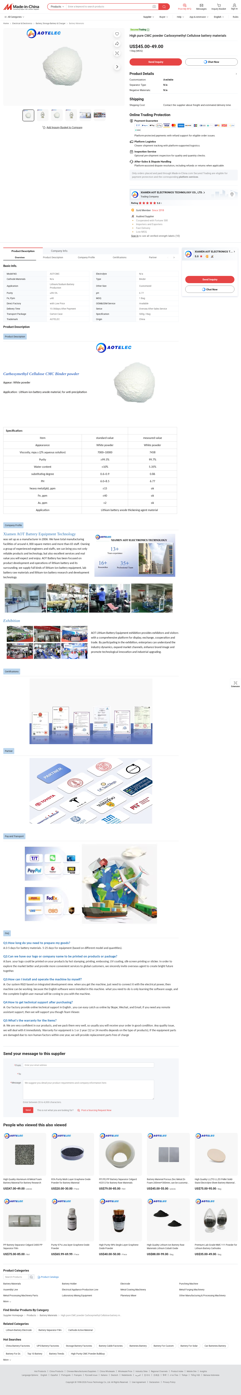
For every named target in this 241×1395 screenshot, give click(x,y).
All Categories (15, 16)
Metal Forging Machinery (191, 1289)
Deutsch (114, 1375)
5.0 (197, 256)
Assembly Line (10, 1289)
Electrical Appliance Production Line (80, 1289)
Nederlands (127, 1375)
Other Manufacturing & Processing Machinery (202, 1295)
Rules (235, 16)
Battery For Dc (13, 1353)
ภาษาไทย (174, 1375)
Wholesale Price (125, 1371)
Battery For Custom (164, 1345)
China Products (56, 1371)
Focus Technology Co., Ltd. (99, 1382)
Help (179, 16)
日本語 (156, 1375)
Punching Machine (188, 1283)
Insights (203, 1371)
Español (54, 1375)
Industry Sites (142, 1371)
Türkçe (184, 1375)
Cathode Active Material (80, 1330)
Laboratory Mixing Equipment (77, 1295)
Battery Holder (69, 1283)
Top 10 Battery (34, 1353)
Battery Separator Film (50, 1330)
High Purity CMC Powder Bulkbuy (88, 1353)
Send (28, 1110)
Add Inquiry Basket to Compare (64, 127)
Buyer (162, 16)
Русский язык (91, 1375)
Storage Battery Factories (79, 1345)
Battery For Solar (189, 1345)
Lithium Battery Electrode (19, 1330)
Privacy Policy (169, 1382)
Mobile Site (191, 1371)
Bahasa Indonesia (211, 1375)
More (6, 1301)
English (44, 1375)
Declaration (154, 1382)
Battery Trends (56, 1353)
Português (65, 1375)
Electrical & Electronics (22, 23)
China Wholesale (107, 1371)
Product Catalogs (49, 1276)
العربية (138, 1375)
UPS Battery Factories (48, 1345)
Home (6, 23)
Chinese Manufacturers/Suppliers (81, 1371)
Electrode (125, 1283)
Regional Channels (159, 1371)
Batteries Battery (138, 1345)
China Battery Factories (18, 1345)
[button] (167, 257)
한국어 (147, 1375)
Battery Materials (76, 23)
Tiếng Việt (195, 1375)
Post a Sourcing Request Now (94, 1110)
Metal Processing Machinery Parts (20, 1295)
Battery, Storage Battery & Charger (50, 23)
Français (78, 1375)
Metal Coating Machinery (133, 1289)
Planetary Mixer (128, 1295)
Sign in (234, 8)
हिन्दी (164, 1375)
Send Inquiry (155, 61)
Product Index (177, 1371)
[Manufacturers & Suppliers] (21, 6)
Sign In (135, 235)
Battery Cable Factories (111, 1345)
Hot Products (40, 1371)
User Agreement (139, 1382)
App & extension (198, 16)
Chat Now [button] (213, 61)
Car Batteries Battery (215, 1345)
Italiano (104, 1375)
